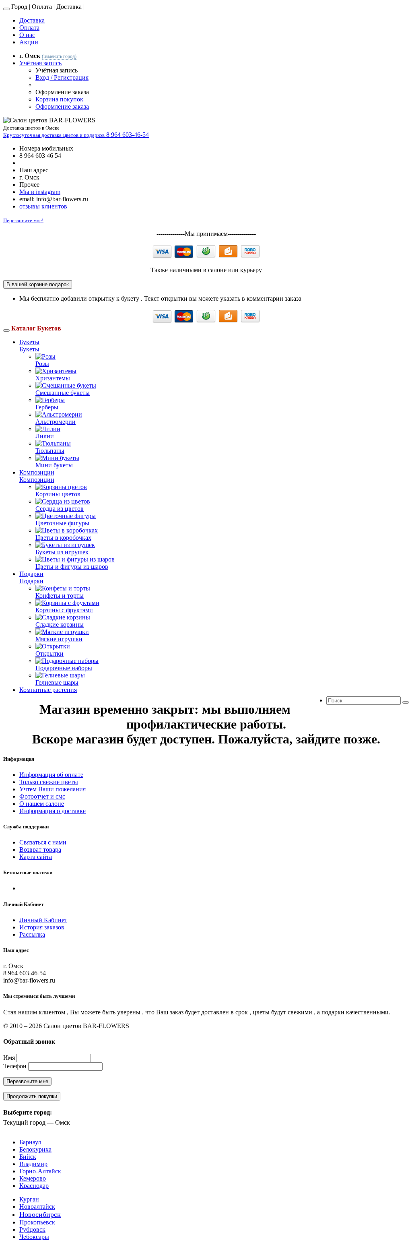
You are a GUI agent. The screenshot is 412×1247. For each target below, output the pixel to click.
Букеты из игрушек (62, 552)
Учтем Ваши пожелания (52, 789)
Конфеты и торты (59, 595)
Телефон (15, 1066)
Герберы (46, 407)
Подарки (31, 573)
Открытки (49, 653)
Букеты (29, 342)
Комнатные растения (48, 689)
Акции (28, 42)
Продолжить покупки (31, 1096)
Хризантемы (52, 378)
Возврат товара (40, 849)
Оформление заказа (62, 106)
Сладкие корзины (59, 624)
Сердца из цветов (59, 508)
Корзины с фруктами (64, 610)
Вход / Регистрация (62, 77)
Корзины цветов (57, 494)
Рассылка (32, 934)
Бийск (27, 1156)
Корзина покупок (59, 99)
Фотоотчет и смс (42, 796)
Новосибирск (40, 1214)
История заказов (41, 927)
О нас (27, 34)
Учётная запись (40, 63)
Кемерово (32, 1178)
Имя (9, 1057)
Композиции (36, 472)
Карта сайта (35, 856)
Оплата (29, 27)
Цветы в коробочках (63, 537)
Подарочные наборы (63, 668)
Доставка (32, 20)
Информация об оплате (51, 774)
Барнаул (30, 1142)
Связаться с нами (42, 842)
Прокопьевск (37, 1222)
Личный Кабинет (43, 920)
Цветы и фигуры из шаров (71, 566)
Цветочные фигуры (62, 523)
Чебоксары (34, 1236)
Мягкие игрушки (58, 639)
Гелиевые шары (56, 682)
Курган (29, 1199)
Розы (42, 363)
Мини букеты (54, 465)
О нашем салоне (41, 803)
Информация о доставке (52, 810)
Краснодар (34, 1185)
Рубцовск (32, 1229)
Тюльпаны (49, 450)
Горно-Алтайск (40, 1171)
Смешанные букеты (62, 392)
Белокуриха (35, 1149)
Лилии (44, 436)
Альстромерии (55, 421)
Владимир (33, 1163)
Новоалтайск (37, 1206)
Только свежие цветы (48, 781)
